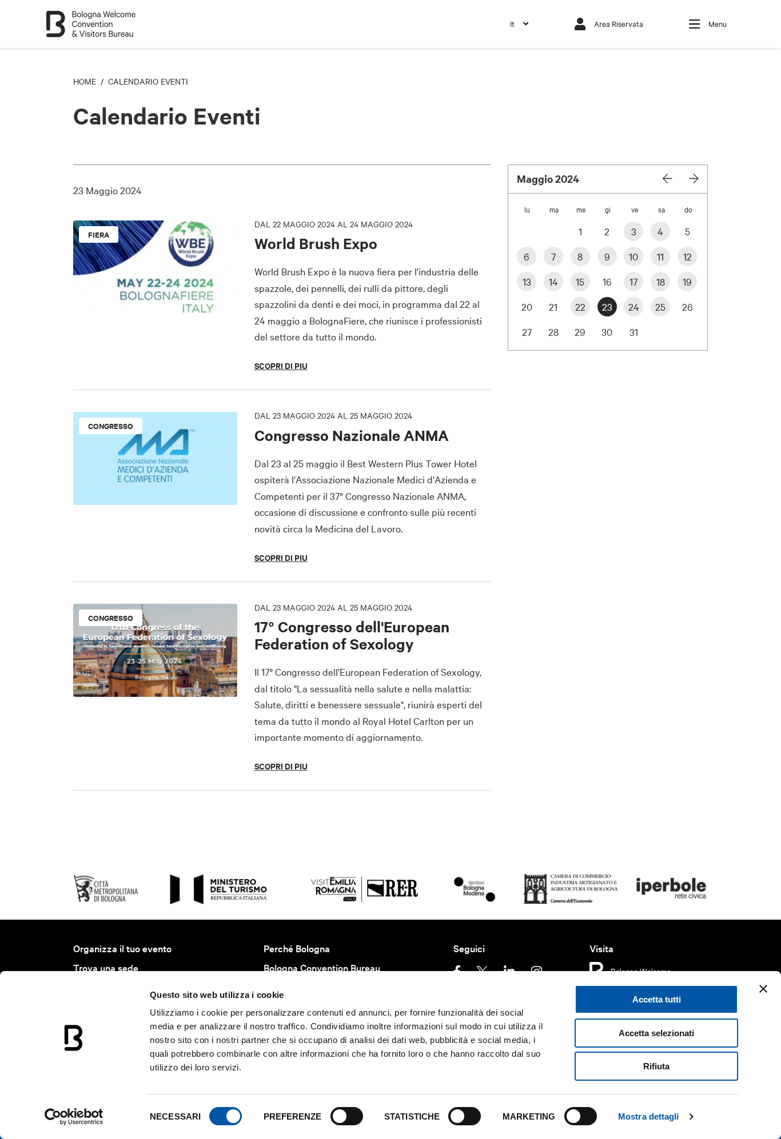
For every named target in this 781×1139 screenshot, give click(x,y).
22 (580, 306)
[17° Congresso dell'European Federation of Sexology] (155, 611)
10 (633, 256)
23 (607, 306)
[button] (519, 23)
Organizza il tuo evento (122, 948)
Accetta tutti (656, 999)
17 (633, 281)
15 (580, 281)
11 (660, 256)
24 (633, 306)
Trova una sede (105, 967)
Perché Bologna (297, 948)
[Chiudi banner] (763, 989)
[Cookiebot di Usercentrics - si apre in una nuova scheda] (74, 1116)
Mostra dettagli (648, 1116)
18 (660, 281)
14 (553, 281)
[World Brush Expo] (155, 228)
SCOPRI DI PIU (281, 365)
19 (687, 281)
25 (660, 306)
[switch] (346, 1116)
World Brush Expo (315, 243)
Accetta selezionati (656, 1033)
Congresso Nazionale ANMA (351, 435)
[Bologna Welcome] (630, 970)
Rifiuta (656, 1066)
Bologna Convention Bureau (322, 967)
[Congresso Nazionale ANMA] (155, 419)
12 (687, 256)
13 (527, 281)
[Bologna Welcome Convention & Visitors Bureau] (91, 18)
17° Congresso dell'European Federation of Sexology (351, 634)
